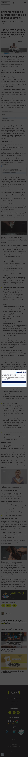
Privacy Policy (6, 379)
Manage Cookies (14, 385)
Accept (14, 382)
